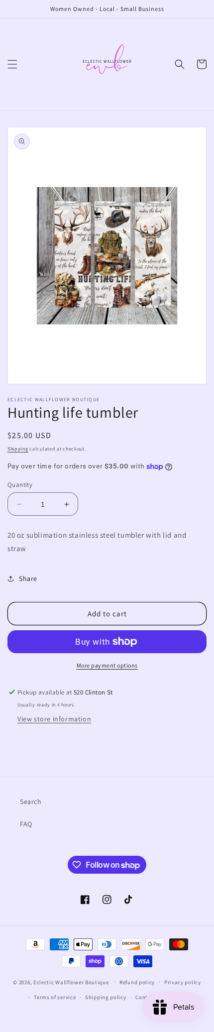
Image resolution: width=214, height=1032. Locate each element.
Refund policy (137, 982)
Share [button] (28, 578)
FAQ (26, 823)
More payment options (107, 665)
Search (31, 801)
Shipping (17, 449)
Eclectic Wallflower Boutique (71, 981)
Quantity (19, 484)
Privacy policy (182, 982)
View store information (54, 718)
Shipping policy (105, 997)
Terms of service (55, 997)
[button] (12, 64)
